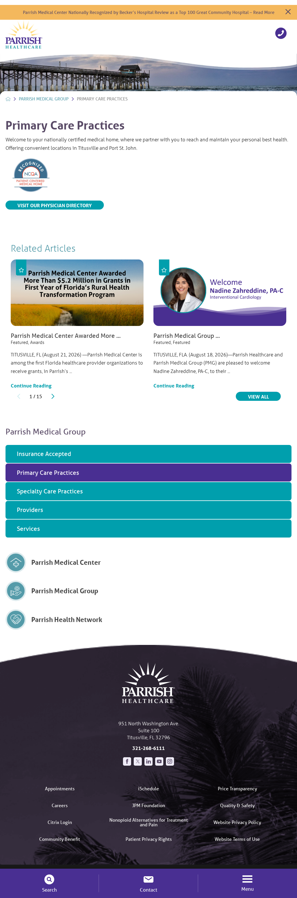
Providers (30, 509)
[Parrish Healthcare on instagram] (170, 761)
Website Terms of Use (237, 839)
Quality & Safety (237, 805)
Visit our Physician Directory (54, 205)
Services (28, 528)
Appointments (60, 788)
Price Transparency (237, 788)
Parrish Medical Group (43, 99)
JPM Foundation (148, 805)
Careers (60, 805)
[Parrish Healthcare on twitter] (138, 761)
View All (264, 396)
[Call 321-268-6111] (281, 34)
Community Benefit (59, 839)
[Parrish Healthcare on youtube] (159, 761)
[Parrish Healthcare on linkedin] (148, 761)
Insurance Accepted (44, 453)
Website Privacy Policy (237, 822)
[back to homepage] (8, 99)
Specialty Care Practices (50, 491)
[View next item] (52, 396)
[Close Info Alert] (288, 12)
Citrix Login (60, 822)
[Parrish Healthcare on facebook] (127, 761)
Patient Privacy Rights (149, 839)
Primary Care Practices (48, 472)
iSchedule (148, 788)
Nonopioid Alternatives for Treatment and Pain (148, 822)
